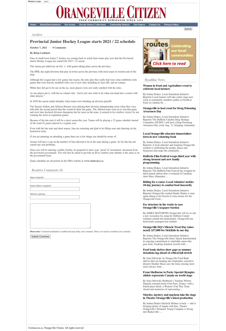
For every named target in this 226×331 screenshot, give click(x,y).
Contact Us (154, 24)
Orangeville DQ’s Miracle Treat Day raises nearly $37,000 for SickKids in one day (168, 228)
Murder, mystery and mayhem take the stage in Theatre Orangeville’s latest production (169, 296)
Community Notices (120, 24)
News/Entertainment (50, 24)
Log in (46, 1)
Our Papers (139, 24)
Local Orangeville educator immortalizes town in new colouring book (167, 135)
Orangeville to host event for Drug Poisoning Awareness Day (169, 109)
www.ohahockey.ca (93, 160)
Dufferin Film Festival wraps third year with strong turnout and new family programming (169, 159)
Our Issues (69, 24)
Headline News (155, 79)
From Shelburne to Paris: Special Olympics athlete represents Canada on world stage (169, 273)
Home (33, 24)
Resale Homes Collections (92, 24)
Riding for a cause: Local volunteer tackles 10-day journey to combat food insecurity (168, 183)
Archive (37, 34)
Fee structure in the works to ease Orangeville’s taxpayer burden (163, 205)
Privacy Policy (171, 24)
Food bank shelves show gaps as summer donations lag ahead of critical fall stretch (167, 251)
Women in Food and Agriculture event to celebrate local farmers (167, 87)
